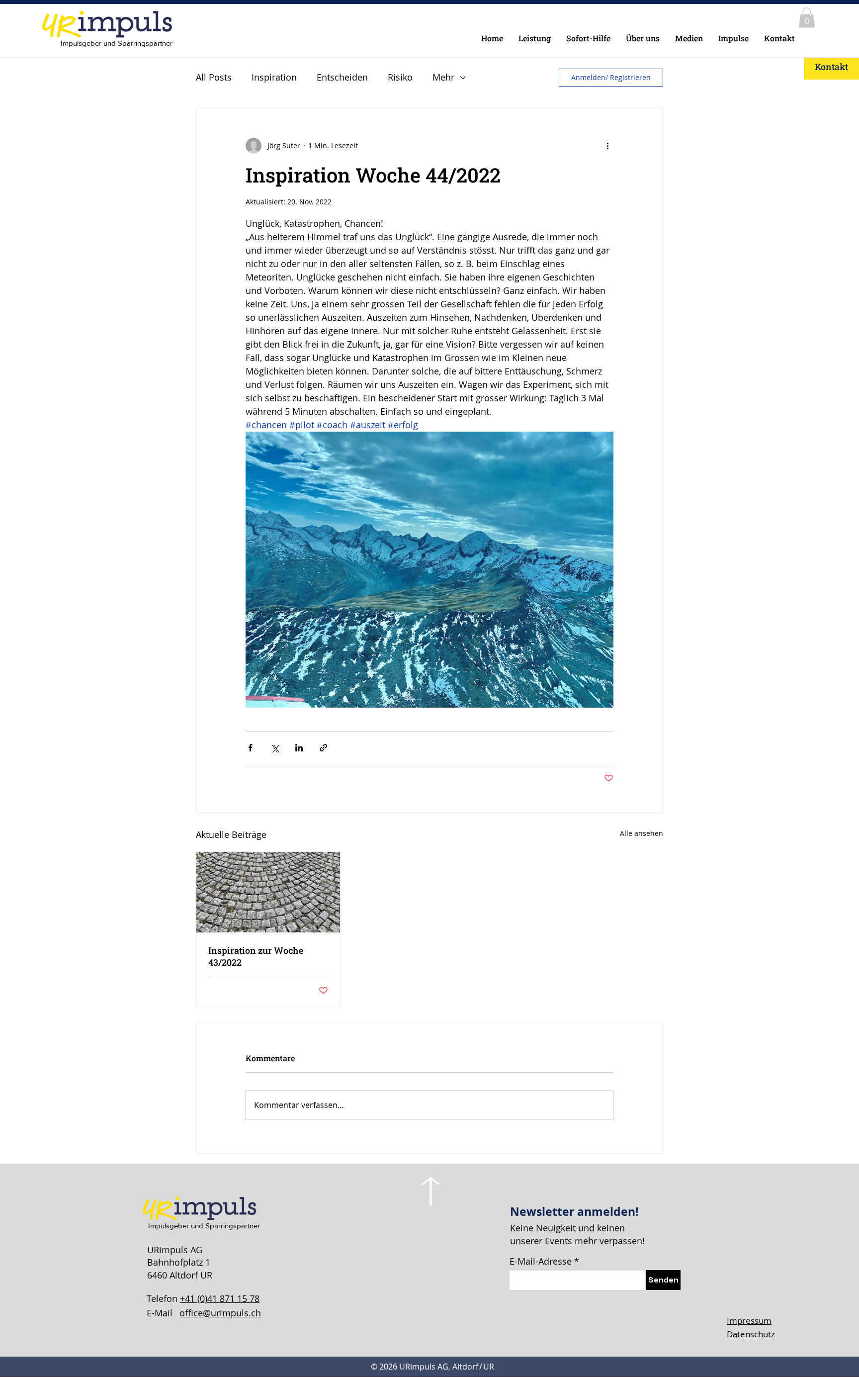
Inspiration (274, 77)
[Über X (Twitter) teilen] (274, 747)
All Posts (214, 77)
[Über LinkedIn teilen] (299, 747)
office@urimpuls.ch (220, 1313)
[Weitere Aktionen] (607, 146)
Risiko (400, 77)
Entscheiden (342, 77)
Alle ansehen (641, 833)
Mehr (443, 77)
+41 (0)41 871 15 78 (219, 1298)
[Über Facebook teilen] (250, 747)
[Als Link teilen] (323, 747)
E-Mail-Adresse (541, 1261)
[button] (806, 17)
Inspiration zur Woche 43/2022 (255, 956)
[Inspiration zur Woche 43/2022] (268, 892)
